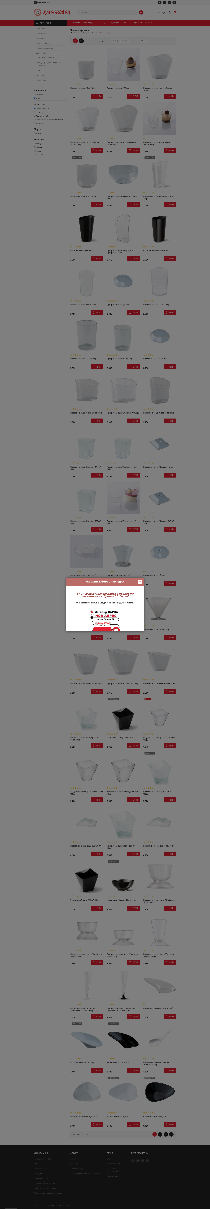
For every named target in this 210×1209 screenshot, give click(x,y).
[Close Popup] (140, 582)
